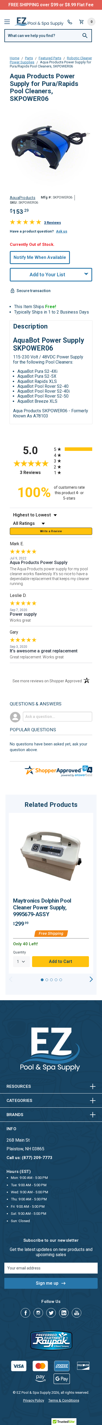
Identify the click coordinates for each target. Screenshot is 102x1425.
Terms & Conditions (63, 1400)
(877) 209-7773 (71, 4)
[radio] (73, 449)
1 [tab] (42, 979)
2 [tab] (46, 979)
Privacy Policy (33, 1400)
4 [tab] (56, 979)
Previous (11, 979)
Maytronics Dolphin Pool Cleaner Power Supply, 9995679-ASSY (42, 907)
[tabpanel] (51, 893)
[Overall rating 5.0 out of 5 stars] (25, 223)
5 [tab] (60, 979)
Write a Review (51, 531)
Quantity (19, 952)
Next (91, 979)
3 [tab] (51, 979)
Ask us (61, 231)
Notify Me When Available (40, 257)
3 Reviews (52, 223)
